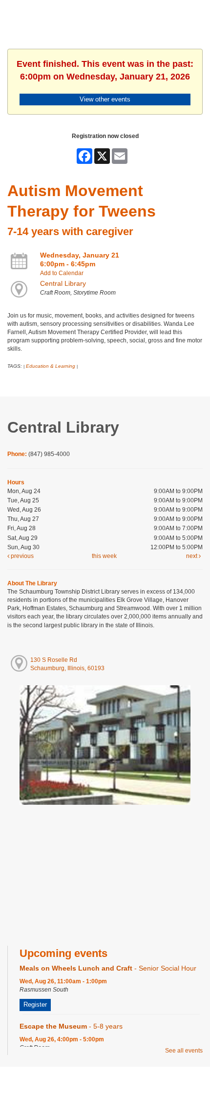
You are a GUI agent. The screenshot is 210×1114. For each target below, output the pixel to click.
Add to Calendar (62, 273)
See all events (184, 1050)
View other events (105, 99)
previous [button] (21, 556)
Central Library (63, 283)
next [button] (192, 556)
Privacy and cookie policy (65, 1086)
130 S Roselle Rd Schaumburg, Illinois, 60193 (67, 664)
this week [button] (104, 556)
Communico (165, 1086)
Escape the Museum (71, 1026)
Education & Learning (50, 366)
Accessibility (124, 1086)
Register (35, 1004)
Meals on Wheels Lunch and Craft (108, 968)
